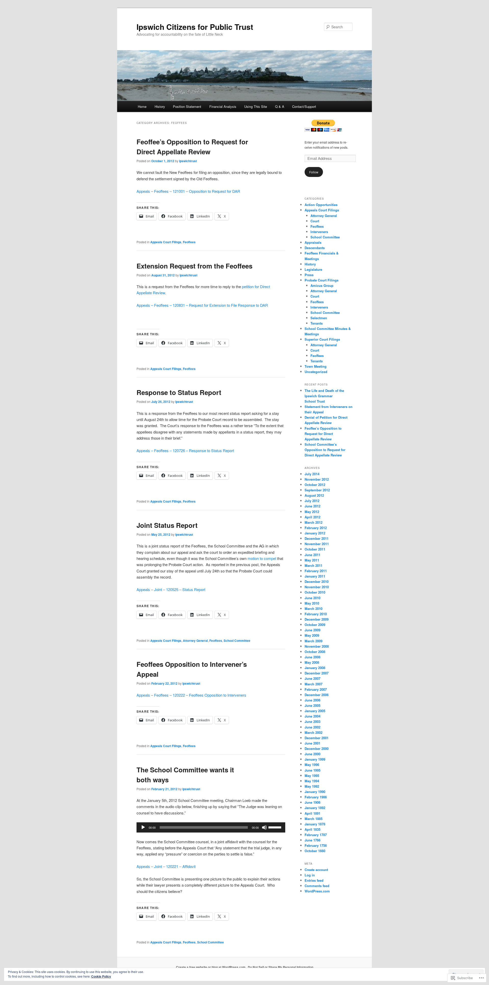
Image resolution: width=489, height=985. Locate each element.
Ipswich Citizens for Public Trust (195, 26)
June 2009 (312, 630)
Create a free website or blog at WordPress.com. (211, 967)
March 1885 (313, 818)
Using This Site (255, 106)
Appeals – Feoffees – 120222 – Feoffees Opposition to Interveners (191, 695)
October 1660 (315, 850)
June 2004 (312, 716)
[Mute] (264, 827)
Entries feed (314, 880)
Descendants (315, 247)
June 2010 (312, 597)
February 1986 (316, 797)
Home (142, 106)
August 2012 (314, 495)
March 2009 (313, 640)
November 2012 (317, 479)
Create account (316, 869)
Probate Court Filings (321, 280)
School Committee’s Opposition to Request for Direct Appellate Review (325, 449)
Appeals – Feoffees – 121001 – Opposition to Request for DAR (188, 191)
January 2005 (315, 710)
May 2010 (312, 603)
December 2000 (317, 748)
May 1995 (312, 775)
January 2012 (315, 533)
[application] (211, 827)
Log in (310, 875)
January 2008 (315, 667)
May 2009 (312, 635)
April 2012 (312, 517)
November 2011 (317, 543)
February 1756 (316, 845)
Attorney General (195, 640)
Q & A (279, 106)
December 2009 (317, 619)
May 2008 (312, 662)
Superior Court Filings (322, 339)
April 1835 (312, 829)
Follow (313, 172)
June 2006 (312, 700)
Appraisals (313, 242)
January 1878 (315, 824)
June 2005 (312, 705)
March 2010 (313, 608)
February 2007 (316, 689)
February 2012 (316, 527)
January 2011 (315, 576)
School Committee (237, 640)
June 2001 (312, 743)
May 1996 (312, 764)
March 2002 (313, 732)
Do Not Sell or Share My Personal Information (280, 967)
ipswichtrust (188, 161)
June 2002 (312, 727)
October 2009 (315, 624)
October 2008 (315, 651)
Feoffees (189, 242)
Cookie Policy (101, 976)
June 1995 (312, 770)
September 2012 (317, 490)
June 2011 (312, 554)
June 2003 (312, 721)
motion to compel (262, 558)
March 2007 (313, 684)
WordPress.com (317, 891)
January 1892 (315, 807)
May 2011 (312, 560)
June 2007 (312, 678)
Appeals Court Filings (165, 242)
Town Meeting (316, 366)
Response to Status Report (179, 392)
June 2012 (312, 506)
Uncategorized (316, 371)
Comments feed (317, 885)
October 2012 (315, 484)
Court (314, 221)
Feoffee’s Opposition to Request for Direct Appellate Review (323, 433)
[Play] (143, 827)
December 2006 (317, 694)
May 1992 (312, 786)
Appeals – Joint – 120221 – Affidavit (166, 866)
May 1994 (312, 780)
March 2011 (313, 565)
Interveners (319, 231)
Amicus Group (321, 285)
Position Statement (187, 106)
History (160, 106)
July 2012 (312, 500)
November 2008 (317, 646)
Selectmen (318, 317)
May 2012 (312, 511)
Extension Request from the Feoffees (194, 266)
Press (309, 274)
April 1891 (312, 813)
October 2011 (315, 549)
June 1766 (312, 840)
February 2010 (316, 613)
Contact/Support (304, 106)
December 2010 (317, 581)
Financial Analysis (222, 106)
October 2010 (315, 592)
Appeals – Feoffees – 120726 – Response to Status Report (185, 450)
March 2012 (313, 522)
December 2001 (317, 737)
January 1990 (315, 791)
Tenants (316, 323)
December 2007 (317, 673)
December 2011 (317, 538)
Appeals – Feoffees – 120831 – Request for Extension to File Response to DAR (202, 305)
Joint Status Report (167, 525)
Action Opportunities (321, 204)
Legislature (313, 269)
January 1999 (315, 759)
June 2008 (312, 657)
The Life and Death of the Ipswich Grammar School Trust (324, 396)
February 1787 (316, 834)
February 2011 (316, 570)
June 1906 (312, 802)
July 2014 (312, 473)
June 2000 (312, 753)
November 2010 (317, 586)
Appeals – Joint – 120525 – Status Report (171, 589)
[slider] (275, 827)
